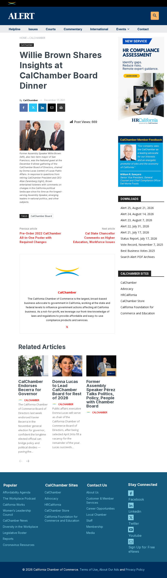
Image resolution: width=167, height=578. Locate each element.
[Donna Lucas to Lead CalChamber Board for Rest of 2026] (67, 365)
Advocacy (127, 289)
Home (23, 38)
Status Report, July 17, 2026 (139, 238)
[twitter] (67, 326)
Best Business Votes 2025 (138, 251)
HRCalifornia (129, 295)
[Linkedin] (42, 108)
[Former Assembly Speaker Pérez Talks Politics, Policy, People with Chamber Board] (101, 365)
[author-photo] (21, 400)
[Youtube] (131, 529)
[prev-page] (20, 461)
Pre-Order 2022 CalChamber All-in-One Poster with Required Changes (40, 238)
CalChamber (37, 38)
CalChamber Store (133, 301)
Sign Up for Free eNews (142, 549)
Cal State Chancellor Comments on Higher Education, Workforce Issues (94, 238)
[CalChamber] (67, 272)
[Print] (61, 108)
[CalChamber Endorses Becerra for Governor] (33, 365)
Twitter (134, 523)
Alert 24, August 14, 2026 (137, 214)
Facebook (136, 499)
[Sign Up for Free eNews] (131, 541)
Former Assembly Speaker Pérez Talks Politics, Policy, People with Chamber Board (100, 393)
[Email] (52, 108)
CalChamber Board (41, 216)
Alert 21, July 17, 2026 (135, 232)
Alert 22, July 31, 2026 (135, 226)
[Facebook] (24, 108)
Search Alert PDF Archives (138, 257)
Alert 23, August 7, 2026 (136, 220)
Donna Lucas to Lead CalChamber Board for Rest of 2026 (66, 389)
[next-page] (27, 461)
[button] (155, 16)
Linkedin (135, 511)
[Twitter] (33, 108)
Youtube (135, 535)
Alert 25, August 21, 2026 (137, 208)
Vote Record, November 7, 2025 (142, 245)
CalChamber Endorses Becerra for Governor (30, 387)
